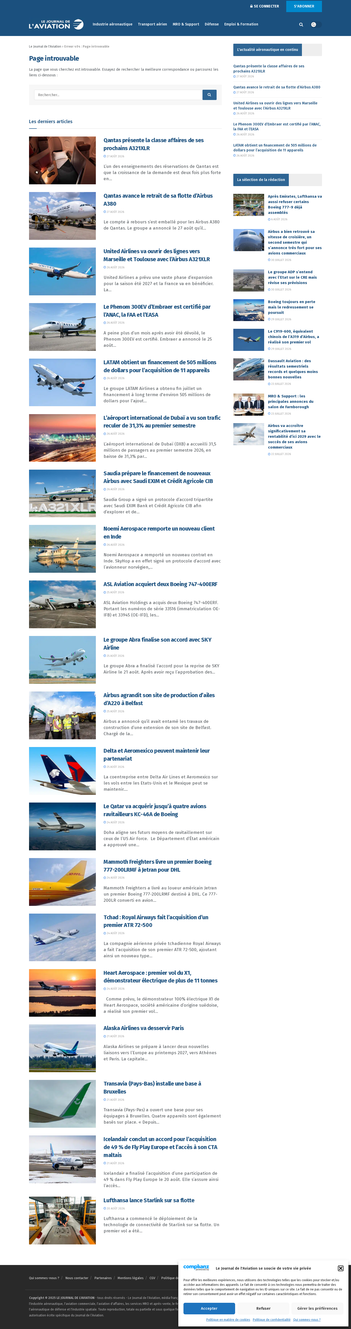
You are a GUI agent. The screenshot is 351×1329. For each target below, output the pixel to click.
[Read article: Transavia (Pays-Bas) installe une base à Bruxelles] (62, 1104)
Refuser (263, 1308)
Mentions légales (131, 1278)
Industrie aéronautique (112, 24)
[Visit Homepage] (57, 24)
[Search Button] (301, 24)
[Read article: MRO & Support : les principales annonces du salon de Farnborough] (248, 405)
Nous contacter (76, 1278)
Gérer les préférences (317, 1308)
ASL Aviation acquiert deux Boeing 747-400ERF (160, 584)
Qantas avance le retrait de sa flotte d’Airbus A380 (276, 87)
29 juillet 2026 (280, 319)
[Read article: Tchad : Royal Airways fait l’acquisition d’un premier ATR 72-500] (62, 937)
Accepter (209, 1308)
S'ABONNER (304, 6)
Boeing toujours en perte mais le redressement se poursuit (291, 307)
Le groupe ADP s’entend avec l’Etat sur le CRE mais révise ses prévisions (292, 277)
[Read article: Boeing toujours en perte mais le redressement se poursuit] (248, 310)
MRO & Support (186, 24)
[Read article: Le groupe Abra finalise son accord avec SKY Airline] (62, 660)
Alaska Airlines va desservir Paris (144, 1028)
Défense (212, 24)
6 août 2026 (278, 219)
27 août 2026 (115, 156)
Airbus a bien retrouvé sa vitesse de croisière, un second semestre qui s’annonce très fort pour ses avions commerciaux (295, 242)
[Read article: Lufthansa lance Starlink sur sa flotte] (62, 1220)
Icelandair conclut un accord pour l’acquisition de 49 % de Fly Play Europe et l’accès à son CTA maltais (160, 1147)
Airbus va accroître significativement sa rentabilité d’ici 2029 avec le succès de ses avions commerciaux (294, 436)
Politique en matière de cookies (228, 1320)
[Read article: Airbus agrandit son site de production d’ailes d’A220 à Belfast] (62, 715)
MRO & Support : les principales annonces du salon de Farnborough (290, 401)
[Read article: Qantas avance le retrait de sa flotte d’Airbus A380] (62, 216)
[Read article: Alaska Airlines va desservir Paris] (62, 1048)
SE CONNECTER (266, 6)
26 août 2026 (115, 267)
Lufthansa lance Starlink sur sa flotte (149, 1200)
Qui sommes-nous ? (307, 1320)
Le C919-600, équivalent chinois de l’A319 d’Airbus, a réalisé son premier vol (293, 336)
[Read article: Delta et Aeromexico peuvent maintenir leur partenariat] (62, 771)
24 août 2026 (115, 822)
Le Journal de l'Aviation (45, 46)
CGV (152, 1278)
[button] (340, 1268)
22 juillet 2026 (280, 454)
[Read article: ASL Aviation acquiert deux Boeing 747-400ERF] (62, 604)
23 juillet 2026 (280, 384)
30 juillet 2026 (280, 260)
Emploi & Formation (241, 24)
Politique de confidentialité (272, 1320)
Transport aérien (152, 24)
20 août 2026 (115, 1208)
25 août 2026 (115, 592)
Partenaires (103, 1278)
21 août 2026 (115, 1036)
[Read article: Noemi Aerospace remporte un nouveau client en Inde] (62, 549)
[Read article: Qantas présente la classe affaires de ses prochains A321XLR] (62, 160)
